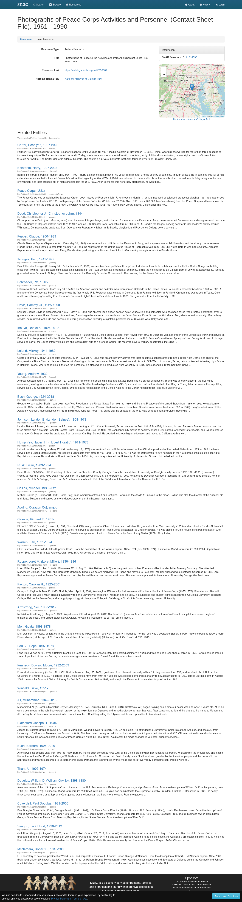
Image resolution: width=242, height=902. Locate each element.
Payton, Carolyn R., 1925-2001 (39, 584)
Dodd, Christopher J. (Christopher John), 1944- (50, 213)
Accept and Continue (226, 896)
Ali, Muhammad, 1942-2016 (37, 699)
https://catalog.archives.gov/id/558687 (86, 70)
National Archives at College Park (83, 78)
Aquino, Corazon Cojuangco (37, 507)
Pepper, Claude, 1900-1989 (36, 236)
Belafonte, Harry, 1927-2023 (37, 167)
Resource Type (50, 49)
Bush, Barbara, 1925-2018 (36, 745)
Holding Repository (47, 78)
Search (39, 4)
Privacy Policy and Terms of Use (69, 898)
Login (221, 4)
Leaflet (204, 116)
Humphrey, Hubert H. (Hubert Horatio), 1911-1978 (52, 442)
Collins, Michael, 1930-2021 (37, 487)
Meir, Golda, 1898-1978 (34, 626)
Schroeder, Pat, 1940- (32, 282)
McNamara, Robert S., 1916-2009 (41, 849)
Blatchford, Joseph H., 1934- (37, 722)
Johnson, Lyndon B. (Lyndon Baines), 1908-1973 (51, 419)
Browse (56, 4)
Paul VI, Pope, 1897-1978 (35, 645)
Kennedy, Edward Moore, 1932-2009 (43, 665)
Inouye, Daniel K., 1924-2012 (38, 327)
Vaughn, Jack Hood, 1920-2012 (39, 826)
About (191, 4)
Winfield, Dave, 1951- (32, 688)
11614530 (191, 57)
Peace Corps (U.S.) (31, 190)
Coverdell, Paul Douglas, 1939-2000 (42, 803)
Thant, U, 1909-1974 (32, 768)
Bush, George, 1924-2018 (35, 396)
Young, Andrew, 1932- (33, 373)
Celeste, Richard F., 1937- (35, 519)
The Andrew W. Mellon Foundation (192, 881)
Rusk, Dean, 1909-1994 (34, 465)
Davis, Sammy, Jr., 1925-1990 (38, 304)
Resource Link (50, 70)
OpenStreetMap (217, 116)
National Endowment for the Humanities (192, 887)
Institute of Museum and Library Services (191, 884)
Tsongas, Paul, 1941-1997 (35, 259)
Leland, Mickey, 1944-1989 (36, 350)
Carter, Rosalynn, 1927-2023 (37, 144)
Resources (26, 39)
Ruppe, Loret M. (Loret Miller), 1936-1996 (46, 561)
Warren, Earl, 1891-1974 (34, 542)
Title (56, 58)
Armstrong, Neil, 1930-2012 (36, 607)
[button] (205, 4)
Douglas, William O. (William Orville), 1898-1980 (51, 780)
